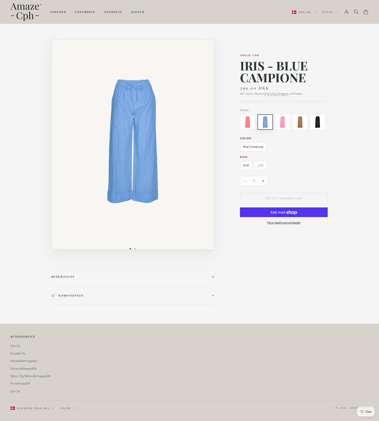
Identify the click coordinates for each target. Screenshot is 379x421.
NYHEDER (58, 12)
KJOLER (137, 12)
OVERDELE (113, 12)
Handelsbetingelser (24, 360)
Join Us (15, 391)
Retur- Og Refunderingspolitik (31, 376)
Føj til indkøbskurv (284, 198)
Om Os (15, 346)
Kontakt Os (18, 353)
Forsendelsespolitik (23, 368)
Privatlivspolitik (20, 383)
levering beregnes (277, 94)
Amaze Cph (249, 55)
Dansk (327, 12)
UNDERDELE (85, 12)
